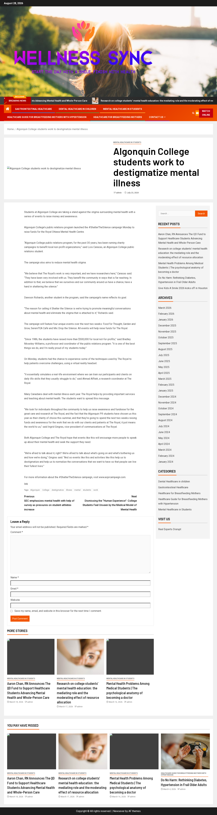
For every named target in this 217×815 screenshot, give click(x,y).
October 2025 (165, 337)
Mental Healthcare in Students (122, 109)
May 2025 (163, 367)
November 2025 (167, 331)
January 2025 (165, 390)
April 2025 (164, 372)
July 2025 (163, 355)
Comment (16, 532)
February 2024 (166, 455)
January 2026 (165, 319)
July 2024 (163, 426)
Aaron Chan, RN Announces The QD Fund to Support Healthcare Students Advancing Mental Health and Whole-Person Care (182, 238)
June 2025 (164, 361)
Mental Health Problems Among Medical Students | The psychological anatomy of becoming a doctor (180, 267)
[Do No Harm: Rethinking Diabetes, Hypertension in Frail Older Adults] (185, 751)
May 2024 (163, 438)
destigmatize (58, 490)
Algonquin (35, 490)
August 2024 (165, 420)
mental (77, 490)
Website (15, 599)
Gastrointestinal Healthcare (33, 109)
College (45, 490)
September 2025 (167, 343)
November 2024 (167, 402)
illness (69, 490)
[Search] (193, 113)
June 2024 (164, 432)
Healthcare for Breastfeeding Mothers (117, 117)
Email (14, 588)
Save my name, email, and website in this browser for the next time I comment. (58, 610)
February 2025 (166, 384)
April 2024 (164, 443)
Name (14, 577)
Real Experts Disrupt (169, 529)
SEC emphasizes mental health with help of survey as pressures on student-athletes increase (49, 503)
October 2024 (165, 408)
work (95, 490)
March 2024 (164, 449)
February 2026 (166, 313)
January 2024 (165, 461)
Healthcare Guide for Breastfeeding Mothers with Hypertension (46, 117)
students (87, 490)
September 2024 (167, 414)
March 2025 (164, 378)
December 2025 (167, 325)
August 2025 (165, 349)
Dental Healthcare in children (77, 109)
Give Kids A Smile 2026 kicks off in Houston (182, 288)
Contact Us (156, 117)
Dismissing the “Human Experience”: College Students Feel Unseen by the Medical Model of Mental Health (110, 503)
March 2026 (164, 307)
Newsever (119, 811)
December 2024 (167, 396)
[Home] (7, 109)
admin (119, 193)
